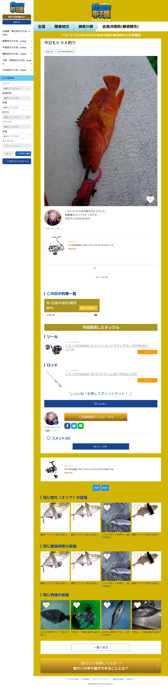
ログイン (16, 22)
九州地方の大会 (14, 70)
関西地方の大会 (14, 53)
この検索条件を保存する (17, 161)
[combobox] (16, 107)
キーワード (8, 140)
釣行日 (5, 112)
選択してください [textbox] (11, 107)
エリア (5, 83)
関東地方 (61, 26)
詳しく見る (87, 308)
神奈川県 (85, 26)
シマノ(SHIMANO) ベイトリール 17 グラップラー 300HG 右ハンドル (107, 347)
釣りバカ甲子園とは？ (16, 17)
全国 (41, 26)
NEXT (105, 488)
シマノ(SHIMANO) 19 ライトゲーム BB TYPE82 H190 (101, 374)
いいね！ (102, 403)
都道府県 (6, 93)
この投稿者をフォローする (96, 417)
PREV (97, 488)
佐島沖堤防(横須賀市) (120, 26)
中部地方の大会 (14, 47)
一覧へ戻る (100, 647)
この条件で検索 (23, 153)
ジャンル (6, 121)
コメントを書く (102, 446)
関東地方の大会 (14, 41)
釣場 (4, 102)
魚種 (4, 131)
